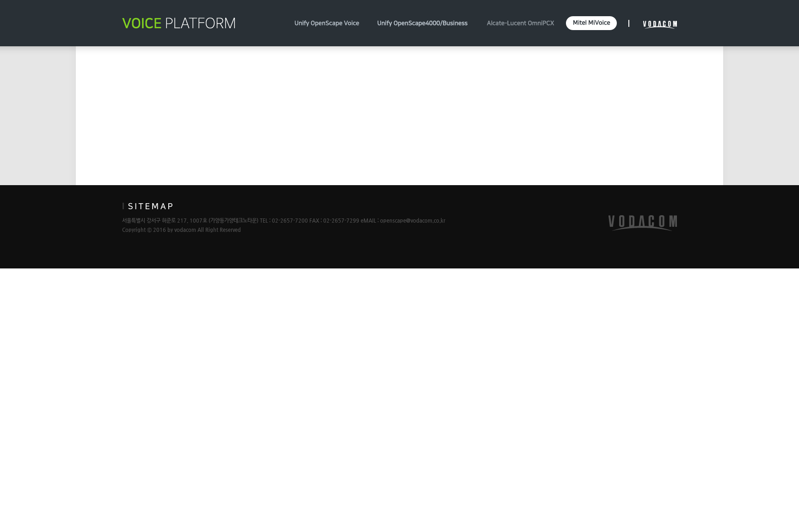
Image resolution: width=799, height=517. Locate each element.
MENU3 (520, 23)
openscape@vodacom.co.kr (412, 221)
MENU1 (327, 23)
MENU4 (591, 23)
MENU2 (423, 23)
